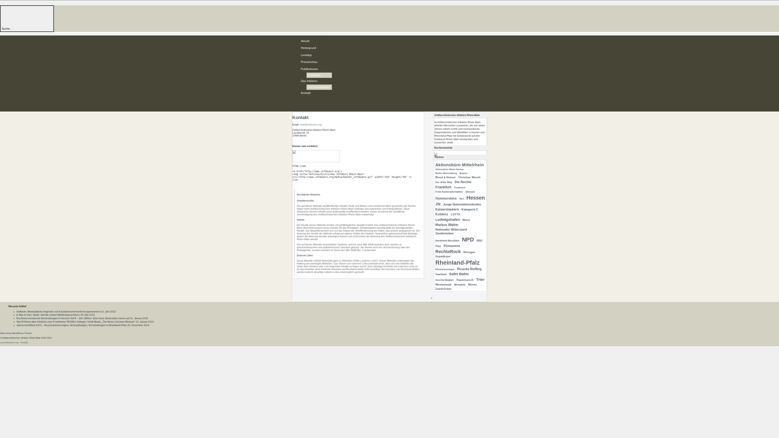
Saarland (441, 274)
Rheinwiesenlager (444, 269)
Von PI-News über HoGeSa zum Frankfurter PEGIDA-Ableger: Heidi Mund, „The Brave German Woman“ (75, 321)
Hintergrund (308, 47)
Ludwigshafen (447, 219)
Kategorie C (470, 209)
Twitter (301, 104)
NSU (479, 240)
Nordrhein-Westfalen (447, 240)
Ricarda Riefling (469, 269)
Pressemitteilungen (319, 87)
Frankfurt (443, 187)
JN (437, 204)
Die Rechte (463, 182)
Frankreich (459, 187)
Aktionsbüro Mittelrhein (459, 164)
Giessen (470, 192)
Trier (480, 279)
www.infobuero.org (9, 342)
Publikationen (309, 69)
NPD (468, 239)
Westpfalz (459, 284)
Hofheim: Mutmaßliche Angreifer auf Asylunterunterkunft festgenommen (58, 311)
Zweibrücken (443, 288)
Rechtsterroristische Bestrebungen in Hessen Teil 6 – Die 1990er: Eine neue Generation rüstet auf (72, 318)
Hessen (475, 198)
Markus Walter (446, 225)
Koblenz (441, 214)
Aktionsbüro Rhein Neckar (449, 169)
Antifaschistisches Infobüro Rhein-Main (56, 16)
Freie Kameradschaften (449, 191)
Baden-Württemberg (446, 173)
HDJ (461, 199)
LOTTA (455, 214)
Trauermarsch (464, 279)
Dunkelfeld (315, 75)
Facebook (301, 107)
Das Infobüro (309, 81)
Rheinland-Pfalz (457, 262)
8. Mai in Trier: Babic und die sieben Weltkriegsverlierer (48, 314)
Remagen (469, 252)
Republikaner (443, 256)
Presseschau (309, 61)
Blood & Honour (445, 177)
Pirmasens (452, 246)
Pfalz (438, 246)
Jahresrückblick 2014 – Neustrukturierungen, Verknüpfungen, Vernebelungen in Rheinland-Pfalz (71, 325)
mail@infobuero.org (311, 124)
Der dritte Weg (443, 182)
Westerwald (443, 284)
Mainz (466, 219)
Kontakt (306, 92)
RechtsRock (448, 251)
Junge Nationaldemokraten (462, 204)
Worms (472, 284)
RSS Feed (301, 101)
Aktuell (305, 41)
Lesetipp (306, 55)
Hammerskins (446, 198)
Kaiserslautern (447, 209)
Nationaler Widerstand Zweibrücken (451, 231)
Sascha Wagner (444, 280)
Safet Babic (459, 274)
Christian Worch (469, 177)
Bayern (463, 173)
